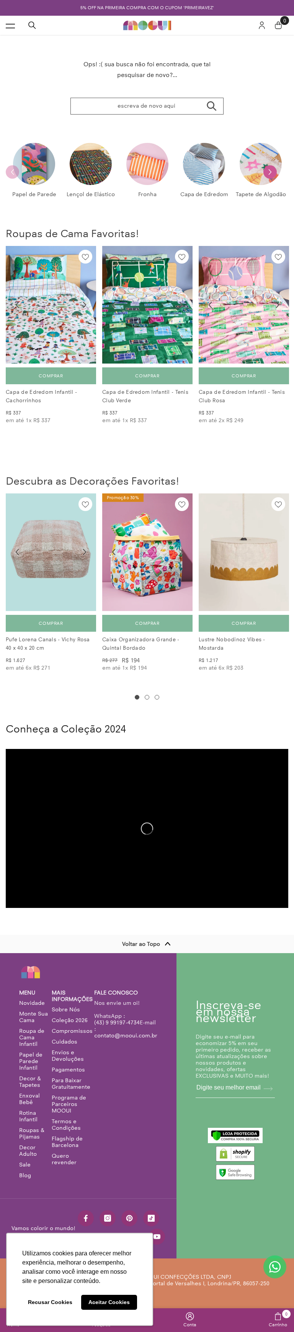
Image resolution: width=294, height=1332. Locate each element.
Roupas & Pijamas (31, 1133)
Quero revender (64, 1159)
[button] (270, 172)
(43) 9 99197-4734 (117, 1022)
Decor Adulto (28, 1150)
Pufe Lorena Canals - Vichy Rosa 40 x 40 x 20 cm (48, 643)
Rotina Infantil (28, 1116)
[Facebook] (86, 1218)
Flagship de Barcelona (67, 1142)
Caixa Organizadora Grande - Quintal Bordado (141, 643)
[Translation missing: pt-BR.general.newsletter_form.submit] (268, 1089)
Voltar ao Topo (141, 943)
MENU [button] (27, 993)
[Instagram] (108, 1218)
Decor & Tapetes (30, 1081)
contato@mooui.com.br (125, 1035)
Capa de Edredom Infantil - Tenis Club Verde (145, 396)
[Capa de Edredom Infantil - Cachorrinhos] (51, 305)
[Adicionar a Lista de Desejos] (85, 257)
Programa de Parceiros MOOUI (69, 1104)
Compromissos (72, 1030)
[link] (190, 1320)
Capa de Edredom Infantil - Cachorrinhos (41, 396)
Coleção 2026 (70, 1020)
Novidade (32, 1002)
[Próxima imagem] (84, 305)
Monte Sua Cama (33, 1017)
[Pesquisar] (32, 25)
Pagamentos (68, 1069)
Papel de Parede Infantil (30, 1061)
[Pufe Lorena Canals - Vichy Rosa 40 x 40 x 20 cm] (51, 552)
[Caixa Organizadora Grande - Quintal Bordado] (147, 552)
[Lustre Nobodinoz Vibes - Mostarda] (244, 552)
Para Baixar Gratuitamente (71, 1083)
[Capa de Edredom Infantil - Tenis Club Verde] (147, 305)
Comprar (51, 375)
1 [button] (137, 697)
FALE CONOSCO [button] (116, 993)
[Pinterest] (129, 1218)
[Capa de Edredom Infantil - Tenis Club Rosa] (244, 305)
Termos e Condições (66, 1124)
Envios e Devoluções (68, 1055)
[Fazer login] (262, 25)
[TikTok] (151, 1218)
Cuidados (64, 1041)
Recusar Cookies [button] (50, 1302)
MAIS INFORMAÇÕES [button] (72, 996)
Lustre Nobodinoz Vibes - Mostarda (232, 643)
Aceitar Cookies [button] (109, 1302)
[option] (34, 172)
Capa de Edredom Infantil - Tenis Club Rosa (242, 396)
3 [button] (157, 697)
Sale (25, 1164)
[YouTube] (157, 1237)
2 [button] (147, 697)
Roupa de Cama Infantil (31, 1037)
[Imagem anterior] (17, 305)
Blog (25, 1175)
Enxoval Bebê (29, 1099)
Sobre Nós (66, 1009)
